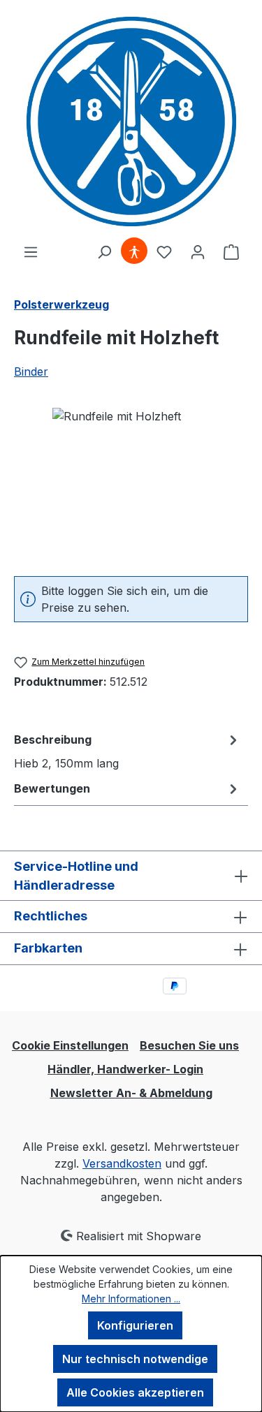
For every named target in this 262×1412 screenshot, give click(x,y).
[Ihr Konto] (197, 251)
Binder (31, 371)
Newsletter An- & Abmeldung (131, 1093)
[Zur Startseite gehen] (131, 121)
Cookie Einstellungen (70, 1045)
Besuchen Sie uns (189, 1045)
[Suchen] (104, 251)
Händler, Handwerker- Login (125, 1069)
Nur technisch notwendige (135, 1359)
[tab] (127, 750)
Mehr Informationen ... (131, 1298)
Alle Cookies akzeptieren (135, 1392)
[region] (131, 486)
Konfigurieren (135, 1325)
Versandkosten (121, 1163)
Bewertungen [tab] (52, 788)
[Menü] (31, 251)
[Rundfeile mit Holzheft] (131, 486)
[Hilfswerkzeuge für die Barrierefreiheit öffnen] (134, 251)
